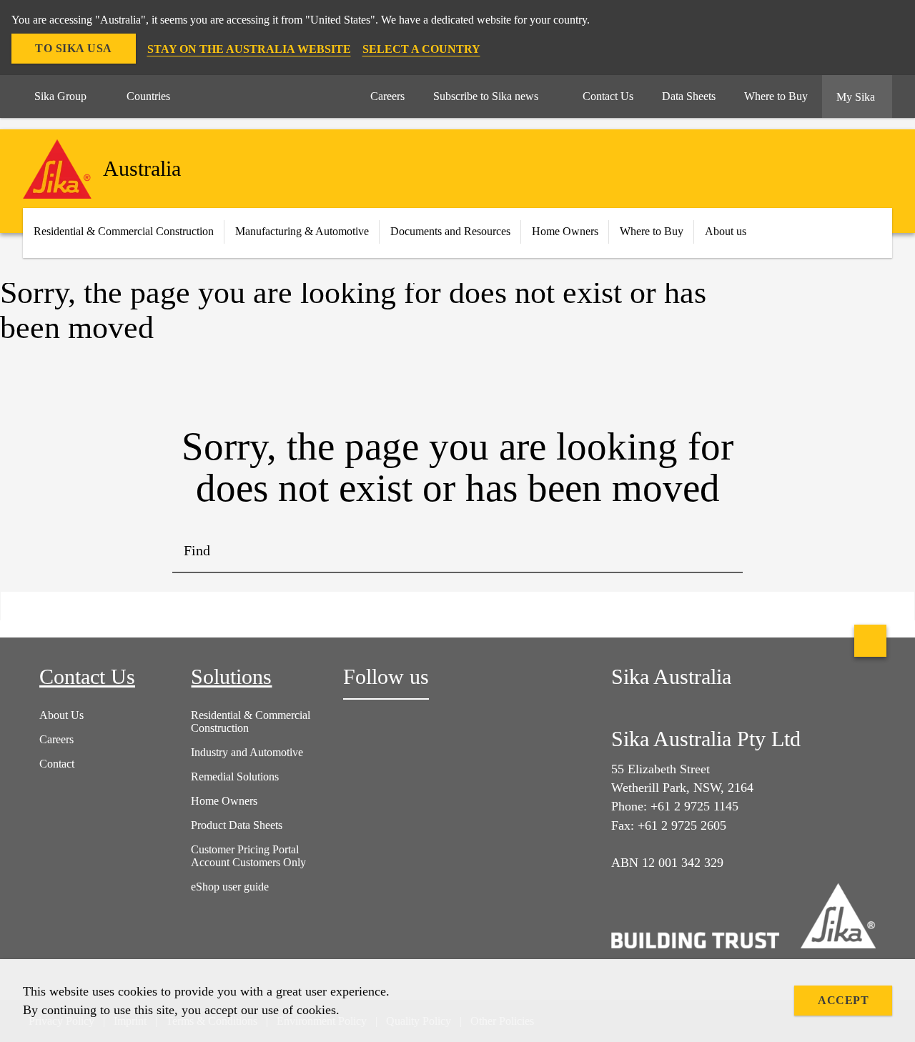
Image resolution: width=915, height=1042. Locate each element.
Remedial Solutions (235, 776)
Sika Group (60, 96)
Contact (56, 764)
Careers (56, 739)
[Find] (721, 551)
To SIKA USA (73, 48)
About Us (61, 715)
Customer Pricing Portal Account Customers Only (248, 855)
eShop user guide (230, 886)
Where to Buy (651, 231)
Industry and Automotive (247, 752)
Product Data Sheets (236, 825)
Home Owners (565, 231)
